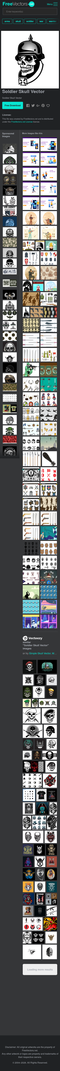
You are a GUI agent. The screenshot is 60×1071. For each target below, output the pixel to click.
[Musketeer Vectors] (48, 428)
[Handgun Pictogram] (36, 312)
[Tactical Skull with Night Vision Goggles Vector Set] (10, 325)
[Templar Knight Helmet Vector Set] (31, 414)
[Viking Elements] (48, 273)
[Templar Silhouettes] (48, 503)
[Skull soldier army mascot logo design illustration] (10, 430)
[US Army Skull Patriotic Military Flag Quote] (10, 211)
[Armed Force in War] (48, 232)
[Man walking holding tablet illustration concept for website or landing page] (31, 188)
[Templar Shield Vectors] (50, 312)
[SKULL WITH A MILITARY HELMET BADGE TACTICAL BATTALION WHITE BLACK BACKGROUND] (10, 451)
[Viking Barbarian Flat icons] (48, 384)
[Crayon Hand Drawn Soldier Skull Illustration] (10, 419)
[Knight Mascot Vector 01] (48, 399)
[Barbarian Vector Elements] (31, 399)
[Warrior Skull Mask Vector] (10, 159)
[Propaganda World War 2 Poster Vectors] (48, 369)
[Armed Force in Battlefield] (31, 232)
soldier (30, 21)
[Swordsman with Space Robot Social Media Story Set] (31, 621)
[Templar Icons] (48, 474)
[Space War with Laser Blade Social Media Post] (48, 621)
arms (7, 21)
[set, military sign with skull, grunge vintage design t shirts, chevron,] (10, 315)
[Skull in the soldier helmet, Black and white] (10, 232)
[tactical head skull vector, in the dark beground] (10, 346)
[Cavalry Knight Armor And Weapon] (31, 577)
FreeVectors (19, 4)
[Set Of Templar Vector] (31, 258)
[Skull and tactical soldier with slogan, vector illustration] (10, 409)
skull (18, 21)
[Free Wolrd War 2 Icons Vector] (28, 245)
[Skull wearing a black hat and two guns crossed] (10, 357)
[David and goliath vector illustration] (31, 592)
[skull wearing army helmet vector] (10, 190)
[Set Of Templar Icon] (48, 258)
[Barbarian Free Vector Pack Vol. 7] (48, 489)
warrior (52, 21)
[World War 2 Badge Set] (31, 562)
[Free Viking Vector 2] (48, 592)
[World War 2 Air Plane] (31, 443)
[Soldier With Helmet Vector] (26, 312)
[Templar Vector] (48, 577)
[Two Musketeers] (51, 286)
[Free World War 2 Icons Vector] (48, 299)
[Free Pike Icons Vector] (32, 458)
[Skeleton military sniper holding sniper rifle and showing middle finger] (10, 200)
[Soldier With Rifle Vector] (31, 369)
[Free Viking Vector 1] (31, 607)
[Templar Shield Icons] (31, 548)
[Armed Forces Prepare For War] (31, 273)
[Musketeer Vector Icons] (31, 428)
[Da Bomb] (49, 458)
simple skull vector (40, 653)
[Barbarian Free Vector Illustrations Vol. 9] (31, 489)
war (41, 21)
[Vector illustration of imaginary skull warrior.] (10, 148)
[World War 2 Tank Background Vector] (48, 443)
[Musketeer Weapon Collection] (31, 518)
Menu (50, 4)
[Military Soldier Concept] (31, 218)
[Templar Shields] (31, 325)
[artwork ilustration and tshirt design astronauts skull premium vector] (10, 221)
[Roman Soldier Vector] (27, 286)
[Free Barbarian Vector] (31, 384)
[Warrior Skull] (38, 286)
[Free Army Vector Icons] (48, 355)
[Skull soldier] (40, 874)
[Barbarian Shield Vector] (48, 548)
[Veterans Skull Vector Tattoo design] (10, 252)
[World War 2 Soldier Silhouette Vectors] (31, 299)
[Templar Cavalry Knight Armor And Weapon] (48, 562)
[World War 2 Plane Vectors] (48, 414)
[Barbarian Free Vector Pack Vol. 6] (31, 503)
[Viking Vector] (51, 245)
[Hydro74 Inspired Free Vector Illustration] (31, 474)
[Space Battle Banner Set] (48, 607)
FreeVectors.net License (22, 121)
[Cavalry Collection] (48, 325)
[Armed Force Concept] (48, 218)
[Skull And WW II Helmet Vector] (40, 245)
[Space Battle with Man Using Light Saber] (48, 533)
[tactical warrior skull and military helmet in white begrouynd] (10, 378)
